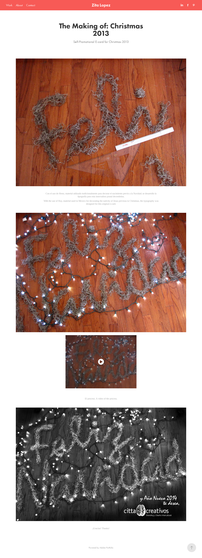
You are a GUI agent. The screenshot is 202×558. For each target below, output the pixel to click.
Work (9, 5)
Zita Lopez (101, 5)
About (19, 5)
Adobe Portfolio (106, 547)
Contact (30, 5)
